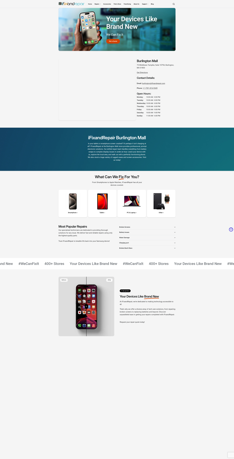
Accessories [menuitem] (107, 4)
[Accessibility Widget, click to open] (231, 229)
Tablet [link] (102, 212)
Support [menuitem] (144, 4)
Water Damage (124, 237)
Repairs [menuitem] (97, 4)
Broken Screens (124, 227)
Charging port (124, 243)
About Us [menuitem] (136, 4)
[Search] (174, 4)
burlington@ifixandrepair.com (153, 83)
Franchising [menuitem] (127, 4)
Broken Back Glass (125, 248)
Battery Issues (124, 232)
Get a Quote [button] (113, 41)
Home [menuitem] (90, 4)
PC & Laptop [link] (131, 212)
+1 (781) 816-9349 (150, 88)
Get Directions (142, 73)
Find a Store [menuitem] (117, 4)
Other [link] (161, 212)
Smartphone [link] (72, 212)
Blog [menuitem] (152, 4)
